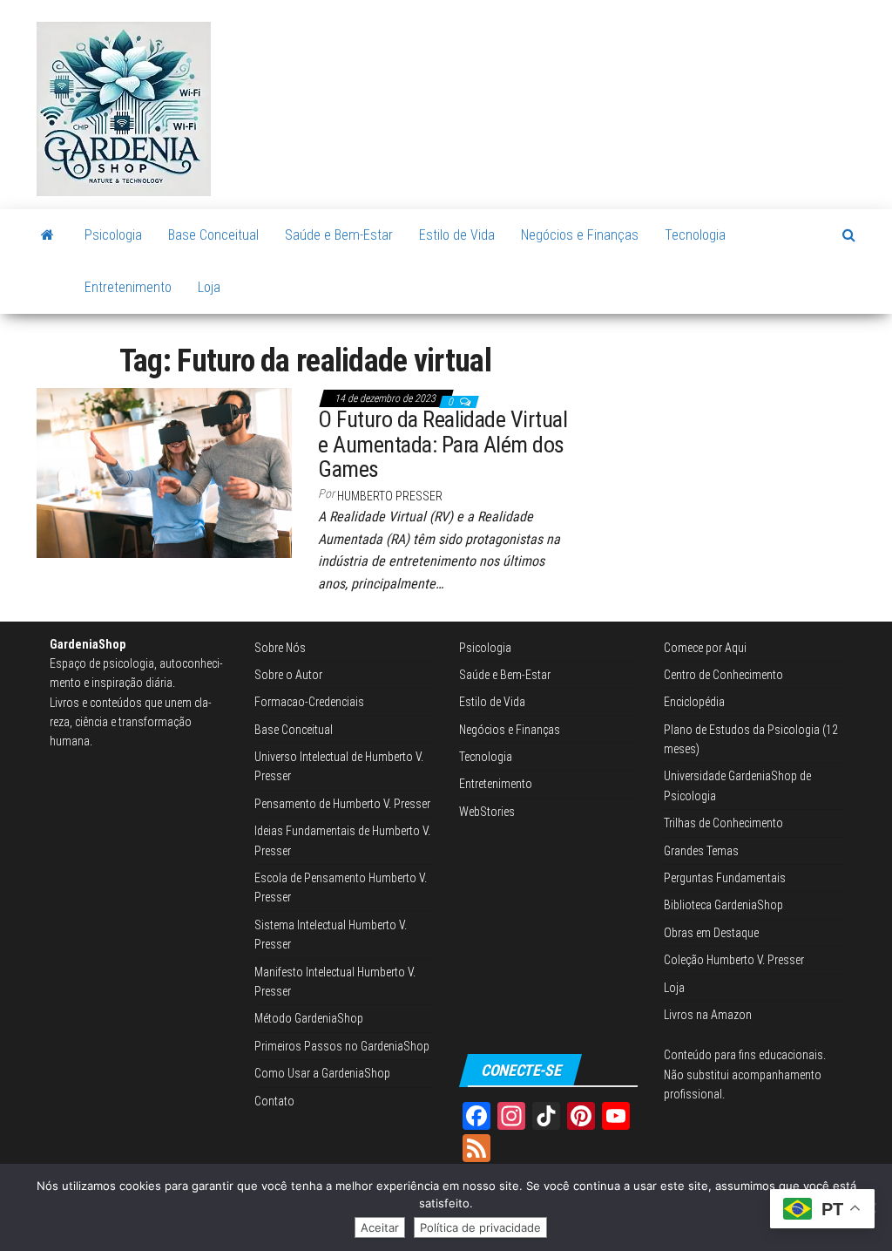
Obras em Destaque (711, 933)
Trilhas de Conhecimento (723, 823)
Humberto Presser (390, 496)
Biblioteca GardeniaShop (723, 905)
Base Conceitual (213, 235)
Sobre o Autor (288, 675)
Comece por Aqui (705, 648)
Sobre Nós (280, 648)
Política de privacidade (480, 1227)
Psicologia (113, 235)
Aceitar (380, 1227)
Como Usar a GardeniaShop (322, 1073)
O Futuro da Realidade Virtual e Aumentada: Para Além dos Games (442, 444)
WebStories (487, 812)
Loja (209, 287)
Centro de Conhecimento (723, 675)
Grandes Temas (701, 851)
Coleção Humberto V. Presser (734, 960)
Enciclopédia (694, 702)
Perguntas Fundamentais (725, 878)
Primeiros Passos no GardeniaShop (341, 1046)
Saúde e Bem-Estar (339, 235)
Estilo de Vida (457, 235)
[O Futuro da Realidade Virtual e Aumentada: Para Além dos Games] (164, 472)
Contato (274, 1101)
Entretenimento (128, 287)
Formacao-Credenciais (309, 702)
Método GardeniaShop (308, 1018)
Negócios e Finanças (580, 235)
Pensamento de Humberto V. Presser (342, 804)
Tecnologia (695, 235)
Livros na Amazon (708, 1015)
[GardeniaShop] (47, 235)
